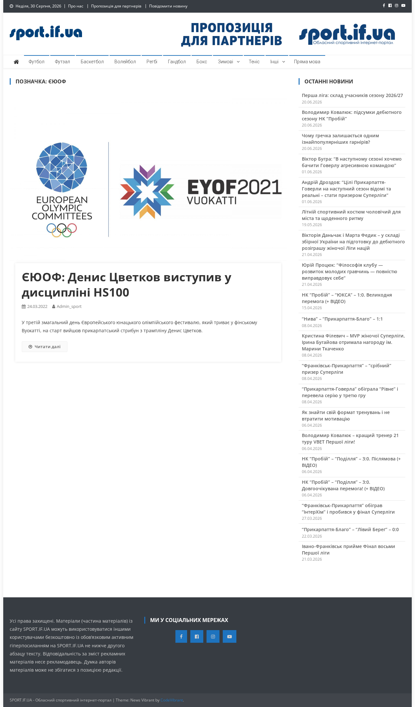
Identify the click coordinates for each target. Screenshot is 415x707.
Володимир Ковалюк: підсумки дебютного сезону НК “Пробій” (352, 115)
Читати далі (48, 346)
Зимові (225, 61)
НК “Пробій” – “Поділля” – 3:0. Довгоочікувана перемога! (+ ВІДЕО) (343, 485)
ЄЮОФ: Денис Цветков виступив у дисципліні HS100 (126, 284)
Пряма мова (307, 61)
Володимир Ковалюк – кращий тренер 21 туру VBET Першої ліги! (350, 438)
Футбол (36, 61)
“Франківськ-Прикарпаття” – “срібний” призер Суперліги (346, 368)
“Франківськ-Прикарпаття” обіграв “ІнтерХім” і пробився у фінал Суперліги (348, 508)
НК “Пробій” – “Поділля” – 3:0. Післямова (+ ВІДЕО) (351, 462)
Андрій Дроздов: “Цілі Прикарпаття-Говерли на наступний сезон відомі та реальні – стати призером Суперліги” (346, 188)
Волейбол (125, 61)
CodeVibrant (171, 700)
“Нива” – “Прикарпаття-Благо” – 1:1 (342, 319)
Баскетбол (92, 61)
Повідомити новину (168, 6)
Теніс (254, 61)
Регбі (152, 61)
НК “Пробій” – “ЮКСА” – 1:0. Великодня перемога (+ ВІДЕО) (347, 298)
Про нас (75, 6)
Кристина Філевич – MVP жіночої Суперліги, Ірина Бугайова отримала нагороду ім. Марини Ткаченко (353, 342)
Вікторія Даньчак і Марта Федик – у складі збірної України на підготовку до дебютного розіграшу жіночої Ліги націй (353, 241)
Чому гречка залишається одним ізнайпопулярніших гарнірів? (340, 138)
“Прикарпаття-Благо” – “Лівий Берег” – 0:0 (350, 529)
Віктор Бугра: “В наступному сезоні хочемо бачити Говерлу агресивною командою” (352, 162)
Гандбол (177, 61)
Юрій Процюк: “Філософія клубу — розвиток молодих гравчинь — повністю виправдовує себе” (349, 271)
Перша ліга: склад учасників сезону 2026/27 (352, 95)
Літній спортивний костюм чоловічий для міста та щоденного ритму (351, 215)
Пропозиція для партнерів (116, 6)
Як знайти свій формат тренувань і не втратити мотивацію (346, 415)
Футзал (62, 61)
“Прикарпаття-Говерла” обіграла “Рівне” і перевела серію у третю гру (350, 392)
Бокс (201, 61)
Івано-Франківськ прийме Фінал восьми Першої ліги (348, 549)
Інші (274, 61)
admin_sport (69, 306)
